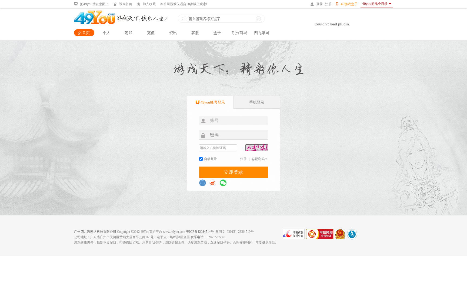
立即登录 (233, 172)
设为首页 (125, 4)
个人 (106, 33)
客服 (195, 33)
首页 (86, 33)
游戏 (128, 33)
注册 (328, 4)
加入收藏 (149, 4)
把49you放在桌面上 (94, 4)
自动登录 (210, 159)
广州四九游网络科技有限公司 (95, 232)
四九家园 (261, 33)
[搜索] (259, 19)
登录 (319, 4)
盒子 (217, 33)
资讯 (173, 33)
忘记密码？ (260, 159)
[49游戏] (121, 13)
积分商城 (239, 33)
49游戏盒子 (349, 4)
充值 (151, 33)
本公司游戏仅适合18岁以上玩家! (183, 4)
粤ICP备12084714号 (200, 232)
